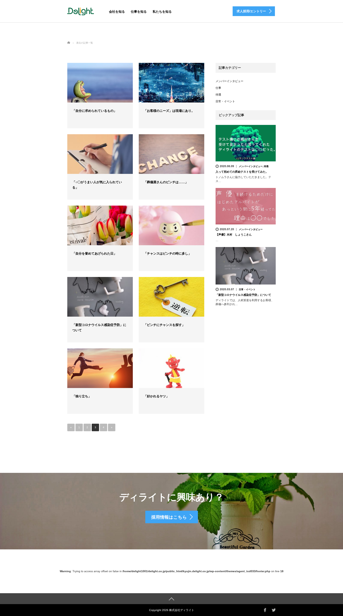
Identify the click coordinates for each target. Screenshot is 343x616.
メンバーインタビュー (229, 81)
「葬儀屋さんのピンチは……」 (166, 182)
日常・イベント (225, 101)
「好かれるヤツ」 (156, 396)
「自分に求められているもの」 (94, 110)
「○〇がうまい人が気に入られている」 (97, 184)
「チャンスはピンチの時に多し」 (167, 253)
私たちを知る (162, 11)
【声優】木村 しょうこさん (234, 234)
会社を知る (117, 11)
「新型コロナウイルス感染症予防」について (99, 327)
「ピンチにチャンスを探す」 (164, 325)
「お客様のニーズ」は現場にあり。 (169, 110)
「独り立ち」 (81, 396)
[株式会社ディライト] (80, 11)
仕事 (218, 87)
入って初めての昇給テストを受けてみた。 (242, 171)
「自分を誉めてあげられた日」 (94, 253)
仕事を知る (139, 11)
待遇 (218, 94)
